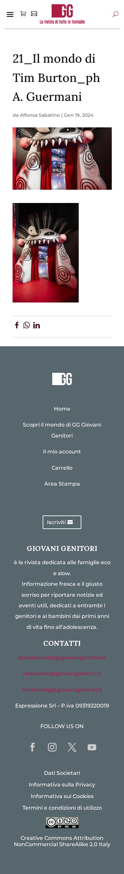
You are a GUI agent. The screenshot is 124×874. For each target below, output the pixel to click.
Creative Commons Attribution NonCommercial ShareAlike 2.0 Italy (62, 841)
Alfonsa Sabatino (40, 115)
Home (62, 409)
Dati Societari (62, 773)
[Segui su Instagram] (52, 747)
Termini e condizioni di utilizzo (62, 808)
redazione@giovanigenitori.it (62, 673)
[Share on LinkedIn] (36, 326)
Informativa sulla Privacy (62, 784)
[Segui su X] (72, 747)
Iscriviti (56, 522)
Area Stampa (62, 484)
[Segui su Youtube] (92, 747)
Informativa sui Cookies (62, 796)
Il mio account (62, 451)
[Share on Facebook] (17, 326)
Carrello (62, 468)
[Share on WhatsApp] (26, 326)
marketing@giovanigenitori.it (62, 690)
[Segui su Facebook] (32, 747)
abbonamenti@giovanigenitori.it (62, 657)
